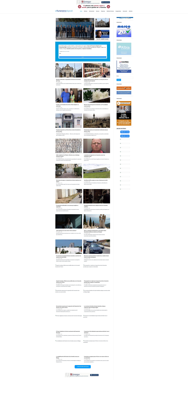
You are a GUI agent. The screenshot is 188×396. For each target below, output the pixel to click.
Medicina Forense (110, 11)
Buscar (118, 79)
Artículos (130, 11)
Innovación (125, 11)
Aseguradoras (118, 11)
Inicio (81, 11)
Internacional (91, 11)
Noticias (85, 11)
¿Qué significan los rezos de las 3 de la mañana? (66, 230)
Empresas (103, 11)
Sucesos (97, 11)
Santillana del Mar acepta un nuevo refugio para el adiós (96, 180)
